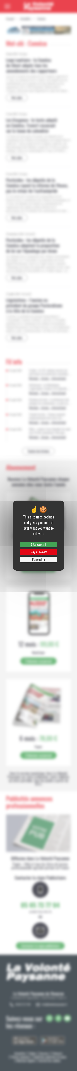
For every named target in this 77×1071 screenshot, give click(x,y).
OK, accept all (38, 544)
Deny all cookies (38, 552)
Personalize (38, 559)
